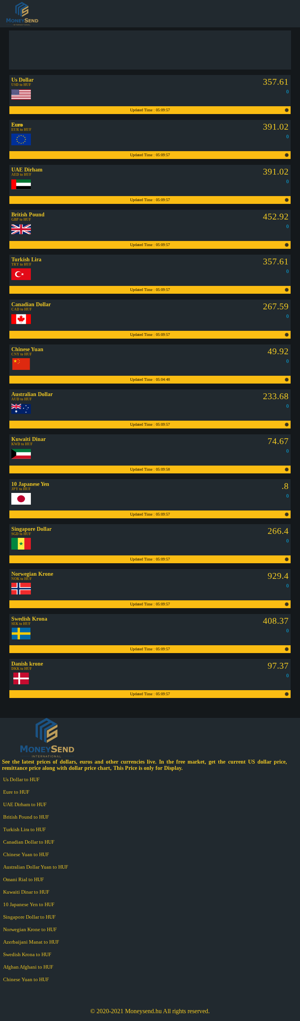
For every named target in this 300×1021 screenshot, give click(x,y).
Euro (16, 125)
